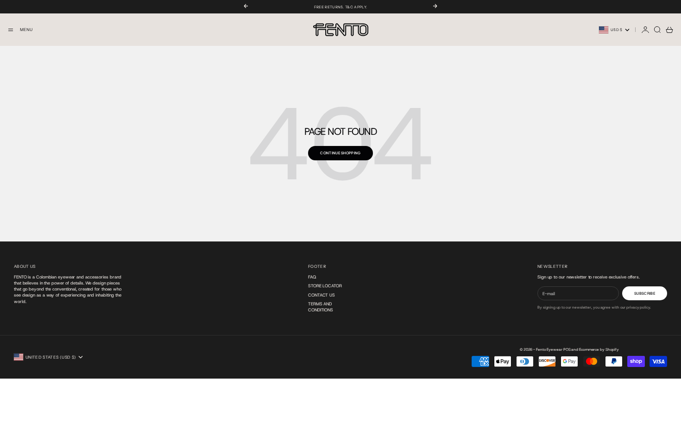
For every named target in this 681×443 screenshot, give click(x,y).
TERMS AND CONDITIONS (320, 307)
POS (567, 349)
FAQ (312, 277)
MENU (26, 29)
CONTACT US (321, 295)
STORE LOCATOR (325, 286)
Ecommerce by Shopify (599, 349)
